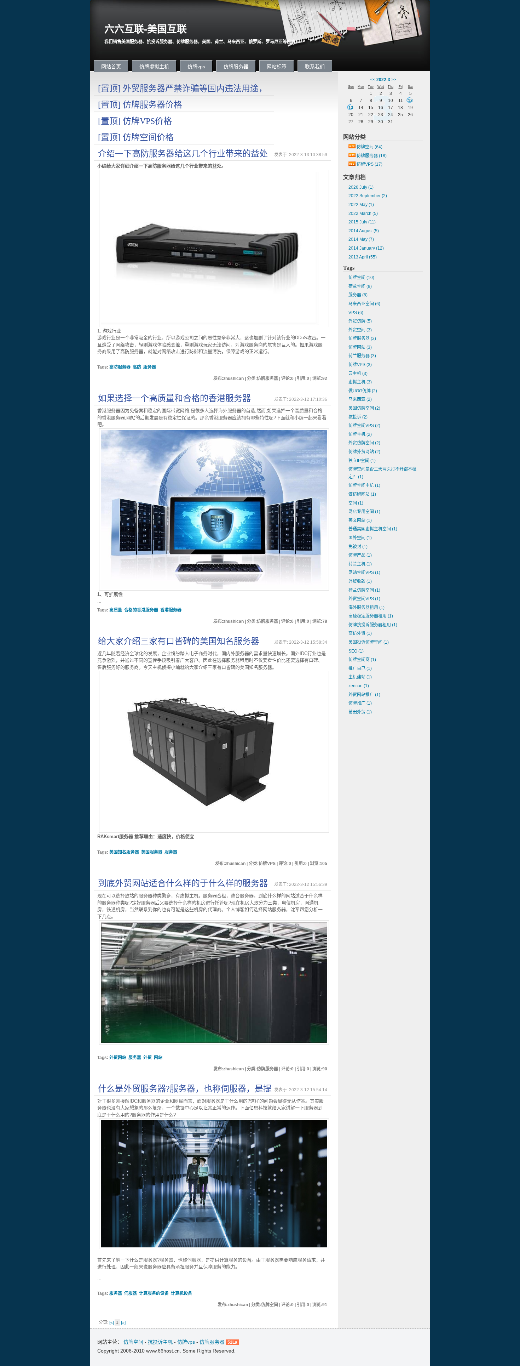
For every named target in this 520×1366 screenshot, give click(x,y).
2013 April (362, 257)
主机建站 (360, 677)
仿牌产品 (360, 555)
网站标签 (277, 66)
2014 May (361, 239)
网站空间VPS (364, 572)
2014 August (363, 230)
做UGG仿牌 (362, 390)
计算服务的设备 (154, 1293)
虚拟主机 (360, 382)
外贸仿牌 (360, 321)
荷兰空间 (360, 286)
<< (372, 79)
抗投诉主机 (160, 1342)
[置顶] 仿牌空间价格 (136, 137)
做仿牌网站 (362, 494)
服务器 (149, 367)
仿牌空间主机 (364, 485)
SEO (356, 651)
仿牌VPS (369, 164)
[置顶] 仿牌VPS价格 (135, 121)
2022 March (363, 213)
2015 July (362, 222)
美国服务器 (151, 852)
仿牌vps (196, 66)
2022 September (367, 195)
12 (410, 100)
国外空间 (360, 537)
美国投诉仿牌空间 (368, 642)
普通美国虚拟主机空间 (372, 529)
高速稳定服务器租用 (370, 616)
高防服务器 (120, 367)
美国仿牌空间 (364, 408)
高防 (137, 367)
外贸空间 (360, 330)
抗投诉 (358, 417)
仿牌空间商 (362, 659)
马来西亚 (360, 399)
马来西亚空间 (364, 303)
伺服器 (130, 1293)
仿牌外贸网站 (364, 451)
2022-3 (383, 79)
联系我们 (315, 66)
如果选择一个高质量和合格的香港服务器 (174, 398)
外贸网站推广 (364, 694)
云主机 (358, 373)
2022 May (361, 204)
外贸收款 (360, 581)
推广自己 (360, 668)
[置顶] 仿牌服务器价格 (140, 104)
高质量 (115, 610)
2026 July (361, 187)
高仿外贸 (360, 633)
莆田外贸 (360, 712)
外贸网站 (117, 1057)
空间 (355, 503)
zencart (358, 685)
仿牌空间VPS (364, 425)
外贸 (147, 1057)
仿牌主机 (360, 434)
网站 (158, 1057)
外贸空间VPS (364, 598)
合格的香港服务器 (141, 610)
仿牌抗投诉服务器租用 (372, 624)
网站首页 (111, 66)
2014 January (366, 248)
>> (393, 79)
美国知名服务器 (124, 852)
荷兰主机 (360, 564)
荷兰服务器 (362, 355)
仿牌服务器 (236, 66)
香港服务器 (170, 610)
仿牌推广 (360, 703)
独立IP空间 (362, 460)
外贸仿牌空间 (364, 442)
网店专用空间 (364, 511)
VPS (355, 312)
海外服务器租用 (366, 607)
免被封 (358, 546)
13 (350, 107)
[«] (111, 1322)
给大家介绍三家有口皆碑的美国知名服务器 (178, 641)
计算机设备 (181, 1293)
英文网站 (360, 520)
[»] (123, 1322)
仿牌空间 (369, 146)
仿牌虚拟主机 (154, 66)
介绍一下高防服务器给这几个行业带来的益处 (183, 153)
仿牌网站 (360, 347)
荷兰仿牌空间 (364, 590)
